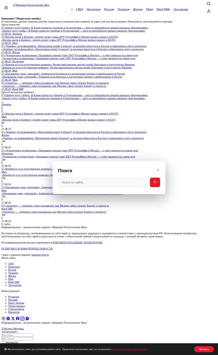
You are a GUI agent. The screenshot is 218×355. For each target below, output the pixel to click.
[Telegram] (27, 319)
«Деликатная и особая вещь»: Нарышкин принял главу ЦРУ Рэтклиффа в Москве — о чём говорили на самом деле (68, 156)
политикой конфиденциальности (130, 349)
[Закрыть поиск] (158, 170)
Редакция (13, 296)
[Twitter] (13, 319)
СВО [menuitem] (79, 9)
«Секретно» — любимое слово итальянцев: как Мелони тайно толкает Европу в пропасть (53, 211)
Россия (12, 269)
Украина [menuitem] (123, 9)
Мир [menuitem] (149, 9)
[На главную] (32, 9)
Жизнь (12, 276)
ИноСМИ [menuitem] (163, 9)
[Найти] (155, 182)
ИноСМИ (13, 282)
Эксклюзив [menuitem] (180, 9)
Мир (10, 279)
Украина (13, 272)
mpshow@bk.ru (40, 254)
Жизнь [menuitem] (137, 9)
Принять (204, 349)
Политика (14, 266)
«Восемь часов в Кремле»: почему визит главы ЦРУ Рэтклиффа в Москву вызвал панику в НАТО (58, 119)
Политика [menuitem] (93, 9)
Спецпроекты (16, 309)
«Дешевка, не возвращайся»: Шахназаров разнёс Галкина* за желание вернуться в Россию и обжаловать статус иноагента (72, 138)
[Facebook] (18, 319)
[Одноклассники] (3, 319)
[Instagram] (22, 319)
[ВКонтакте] (8, 319)
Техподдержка (16, 306)
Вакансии (14, 312)
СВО (11, 263)
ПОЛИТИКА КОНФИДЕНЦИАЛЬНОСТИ (27, 248)
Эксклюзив (14, 285)
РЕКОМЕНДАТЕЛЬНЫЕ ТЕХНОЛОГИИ (77, 242)
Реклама (13, 299)
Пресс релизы (16, 302)
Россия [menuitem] (108, 9)
